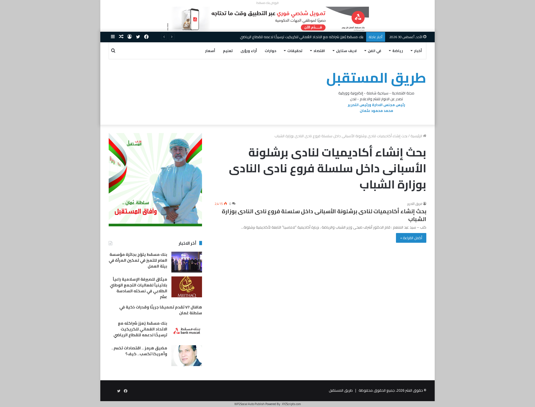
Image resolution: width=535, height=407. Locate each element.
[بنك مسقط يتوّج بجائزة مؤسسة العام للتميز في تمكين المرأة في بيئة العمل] (186, 262)
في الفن (374, 50)
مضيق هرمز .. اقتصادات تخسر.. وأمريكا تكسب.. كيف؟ (139, 350)
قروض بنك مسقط (267, 3)
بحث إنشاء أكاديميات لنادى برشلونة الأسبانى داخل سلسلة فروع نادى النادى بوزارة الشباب (324, 215)
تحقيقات (294, 50)
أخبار (418, 50)
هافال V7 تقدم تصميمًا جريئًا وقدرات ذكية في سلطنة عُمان (160, 310)
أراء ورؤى (248, 50)
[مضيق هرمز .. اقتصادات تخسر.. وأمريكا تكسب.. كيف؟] (186, 355)
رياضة (397, 50)
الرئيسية (416, 136)
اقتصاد (319, 50)
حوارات (270, 50)
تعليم (228, 50)
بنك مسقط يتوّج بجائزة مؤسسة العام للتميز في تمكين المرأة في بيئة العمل (138, 260)
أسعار (210, 50)
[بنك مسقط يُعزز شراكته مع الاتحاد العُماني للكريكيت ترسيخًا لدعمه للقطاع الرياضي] (186, 330)
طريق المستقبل (341, 390)
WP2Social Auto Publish (249, 404)
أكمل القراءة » (411, 237)
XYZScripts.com (291, 404)
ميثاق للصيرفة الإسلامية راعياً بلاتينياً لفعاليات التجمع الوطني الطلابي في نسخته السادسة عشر (138, 288)
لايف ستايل (346, 50)
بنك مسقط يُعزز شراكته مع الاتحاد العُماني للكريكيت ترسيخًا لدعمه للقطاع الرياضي (301, 36)
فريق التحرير (414, 203)
